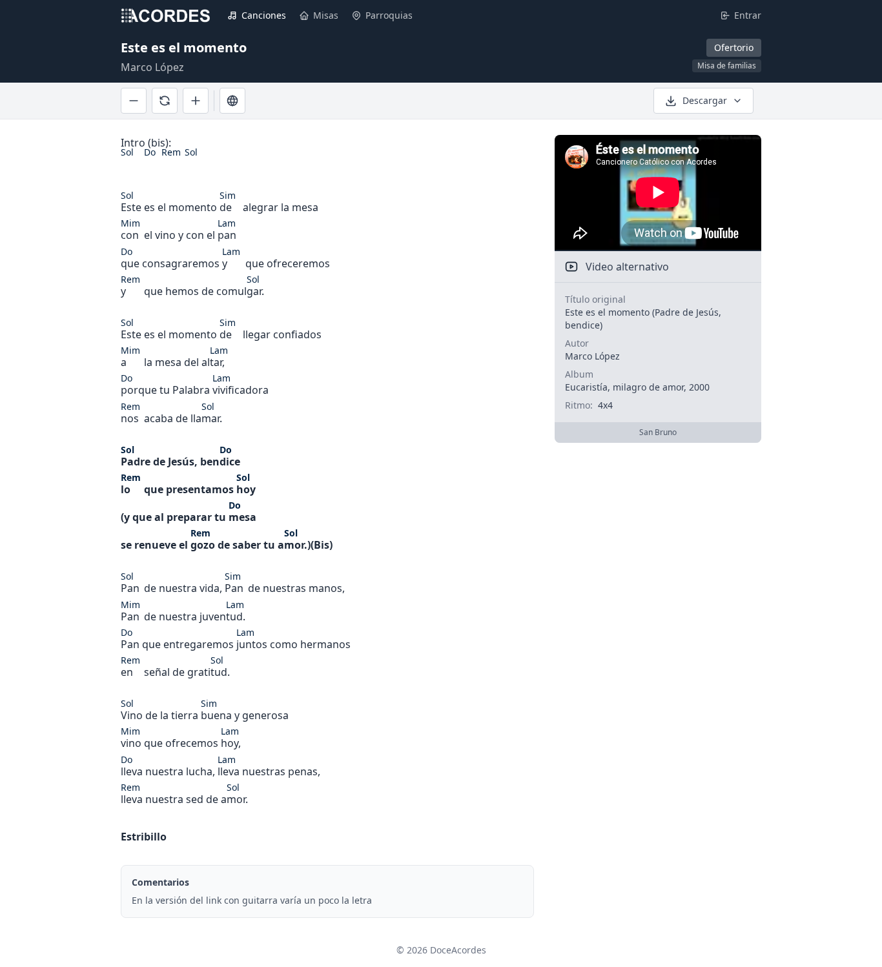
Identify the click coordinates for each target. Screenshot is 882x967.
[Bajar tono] (134, 101)
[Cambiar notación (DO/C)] (232, 101)
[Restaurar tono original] (165, 101)
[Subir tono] (196, 101)
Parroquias (389, 15)
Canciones (263, 15)
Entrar (747, 15)
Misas (325, 15)
